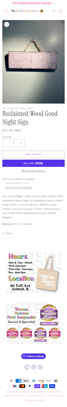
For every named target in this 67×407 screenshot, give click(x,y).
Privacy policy (56, 396)
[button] (6, 11)
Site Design (53, 392)
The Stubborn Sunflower (29, 392)
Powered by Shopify (14, 395)
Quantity (6, 137)
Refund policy (37, 396)
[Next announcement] (61, 3)
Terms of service (35, 400)
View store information (18, 187)
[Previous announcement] (5, 3)
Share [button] (9, 233)
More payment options (33, 171)
